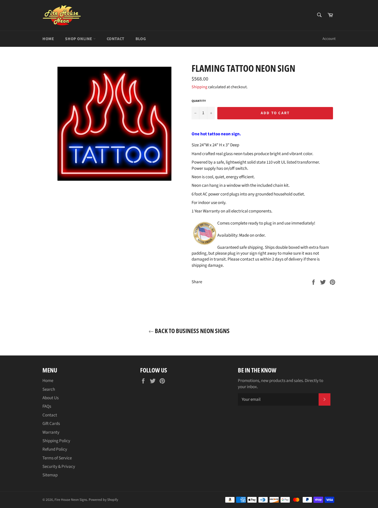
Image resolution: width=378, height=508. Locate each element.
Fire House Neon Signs (71, 499)
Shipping (199, 87)
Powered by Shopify (103, 499)
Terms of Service (57, 458)
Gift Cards (51, 424)
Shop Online (79, 39)
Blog (141, 39)
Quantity (199, 101)
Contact (115, 39)
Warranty (50, 432)
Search (48, 389)
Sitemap (50, 475)
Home (48, 39)
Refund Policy (54, 449)
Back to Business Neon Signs (192, 330)
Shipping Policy (56, 441)
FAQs (46, 406)
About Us (50, 398)
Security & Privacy (58, 467)
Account (329, 38)
